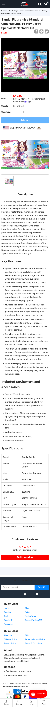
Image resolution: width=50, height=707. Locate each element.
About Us (8, 635)
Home (3, 11)
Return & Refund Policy (35, 639)
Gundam (7, 612)
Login (31, 704)
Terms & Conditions (33, 643)
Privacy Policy (10, 643)
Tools (6, 616)
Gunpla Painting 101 (33, 620)
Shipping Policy (10, 639)
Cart (44, 704)
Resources (8, 624)
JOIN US (41, 587)
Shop (27, 608)
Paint (27, 612)
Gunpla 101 (8, 620)
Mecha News (30, 616)
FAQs (27, 635)
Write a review (25, 557)
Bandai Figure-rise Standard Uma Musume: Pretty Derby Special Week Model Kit (22, 24)
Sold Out (25, 120)
